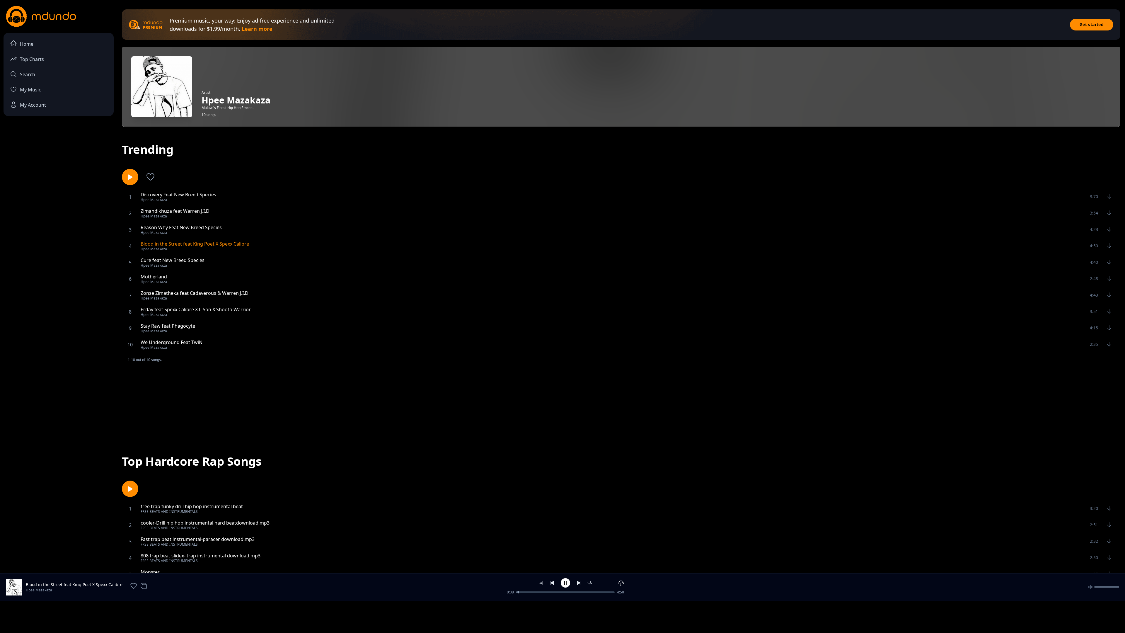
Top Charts (32, 59)
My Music (30, 89)
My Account (33, 105)
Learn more (257, 28)
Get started (1092, 24)
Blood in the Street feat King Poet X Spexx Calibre (74, 584)
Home (26, 44)
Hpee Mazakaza (39, 590)
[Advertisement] (621, 403)
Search (27, 74)
